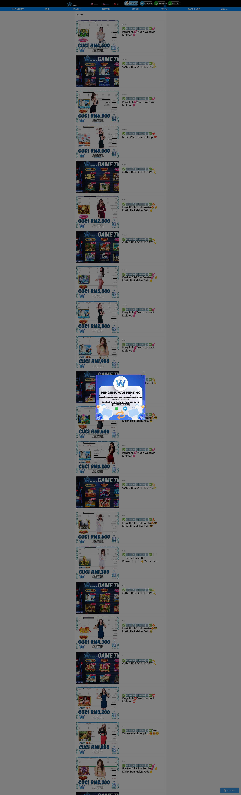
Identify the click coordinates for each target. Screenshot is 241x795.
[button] (144, 372)
